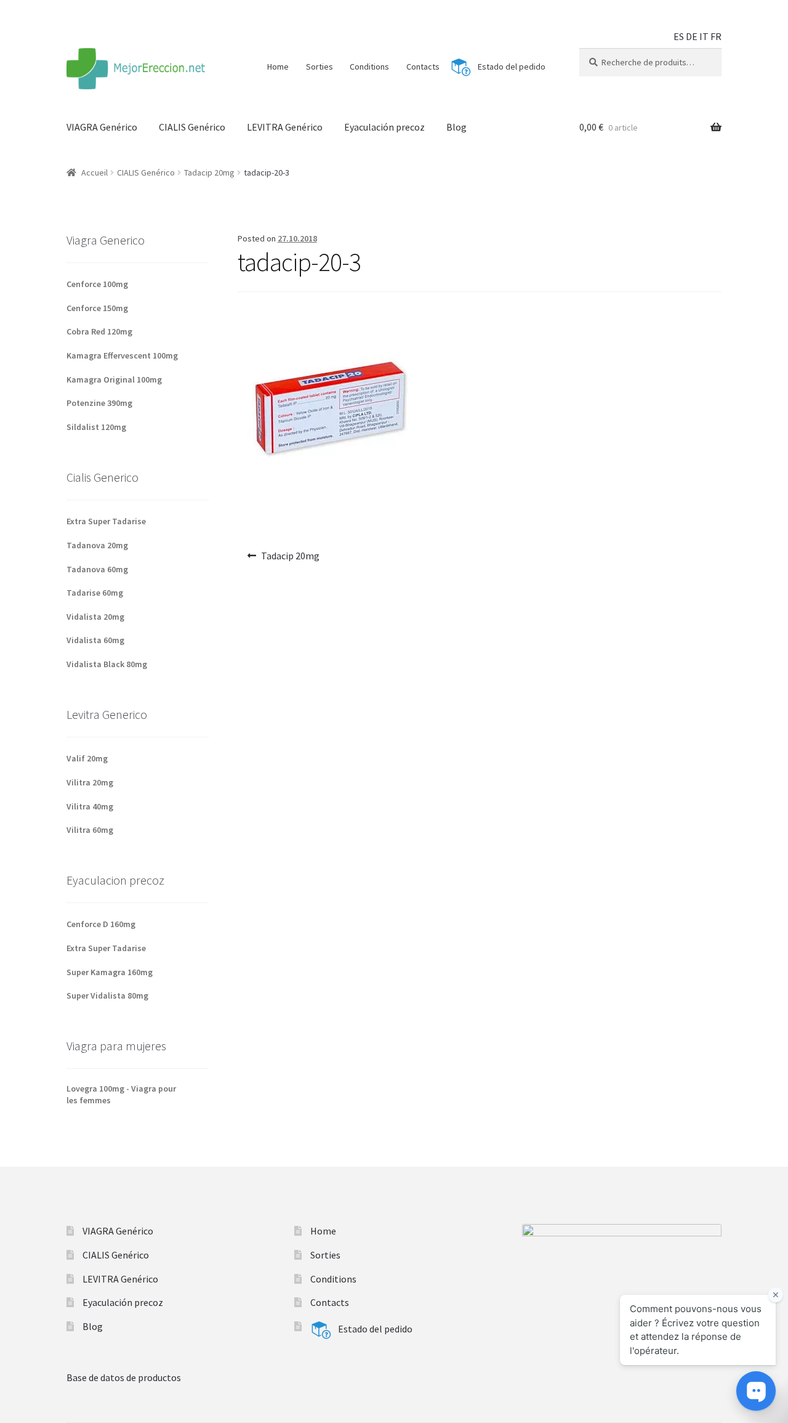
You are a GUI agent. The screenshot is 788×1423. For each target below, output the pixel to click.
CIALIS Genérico (192, 127)
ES (678, 36)
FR (716, 36)
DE (692, 36)
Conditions (369, 66)
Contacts (423, 66)
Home (278, 66)
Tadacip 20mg (209, 172)
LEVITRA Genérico (285, 127)
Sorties (319, 66)
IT (704, 36)
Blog (456, 127)
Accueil (94, 172)
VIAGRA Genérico (101, 127)
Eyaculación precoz (384, 127)
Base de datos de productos (123, 1377)
